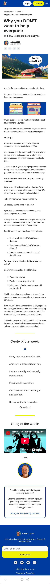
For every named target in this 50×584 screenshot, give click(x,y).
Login (27, 3)
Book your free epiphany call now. (25, 513)
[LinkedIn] (15, 562)
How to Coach (8, 12)
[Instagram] (34, 562)
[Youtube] (22, 562)
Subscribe (38, 3)
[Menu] (46, 3)
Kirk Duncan (15, 42)
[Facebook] (28, 562)
